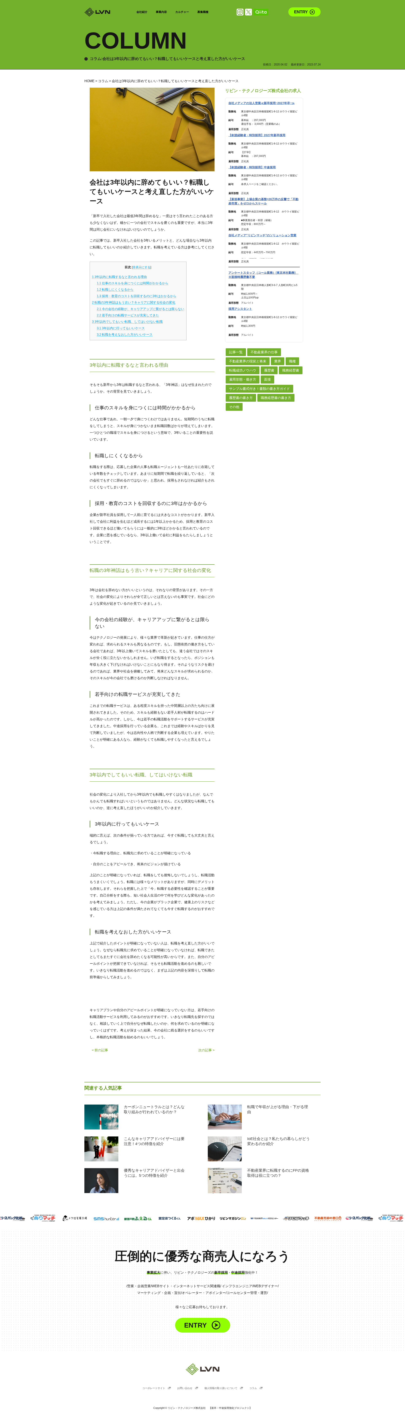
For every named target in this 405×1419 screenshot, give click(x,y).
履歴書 (269, 370)
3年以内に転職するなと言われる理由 (119, 277)
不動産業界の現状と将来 (247, 361)
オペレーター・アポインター (204, 1293)
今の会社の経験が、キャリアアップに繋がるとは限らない (140, 309)
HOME (89, 81)
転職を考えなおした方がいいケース (125, 334)
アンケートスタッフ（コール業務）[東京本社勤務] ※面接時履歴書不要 (263, 275)
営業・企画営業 (139, 1286)
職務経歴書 (290, 370)
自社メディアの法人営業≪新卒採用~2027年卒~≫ (261, 103)
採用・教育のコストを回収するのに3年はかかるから (136, 296)
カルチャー (182, 12)
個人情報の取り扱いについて (221, 1388)
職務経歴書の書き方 (276, 398)
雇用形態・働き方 (242, 379)
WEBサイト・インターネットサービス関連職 (186, 1286)
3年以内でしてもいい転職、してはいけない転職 (127, 321)
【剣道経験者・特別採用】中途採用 (252, 167)
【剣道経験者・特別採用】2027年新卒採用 (256, 135)
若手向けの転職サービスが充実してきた (128, 315)
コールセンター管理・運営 (247, 1293)
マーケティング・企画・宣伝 (159, 1293)
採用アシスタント (240, 308)
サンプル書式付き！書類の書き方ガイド (259, 388)
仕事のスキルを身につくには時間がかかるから (132, 283)
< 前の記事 (100, 1050)
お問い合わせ (185, 1388)
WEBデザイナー (265, 1286)
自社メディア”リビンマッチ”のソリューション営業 (262, 235)
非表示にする (141, 267)
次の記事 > (206, 1050)
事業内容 (161, 12)
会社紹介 (141, 12)
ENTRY (301, 12)
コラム (103, 81)
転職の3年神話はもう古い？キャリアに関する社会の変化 (133, 302)
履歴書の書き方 (241, 398)
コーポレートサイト (154, 1388)
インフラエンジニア (237, 1286)
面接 (267, 379)
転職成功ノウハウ (242, 370)
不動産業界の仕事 (264, 352)
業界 (277, 361)
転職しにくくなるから (115, 289)
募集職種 (202, 12)
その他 (234, 407)
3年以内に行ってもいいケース (121, 328)
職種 (292, 361)
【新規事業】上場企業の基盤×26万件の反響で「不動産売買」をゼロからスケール (263, 201)
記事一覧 (236, 352)
